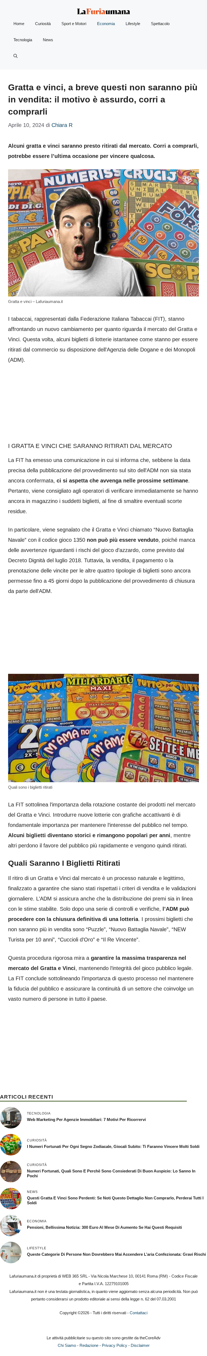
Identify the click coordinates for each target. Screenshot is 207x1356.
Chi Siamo (67, 1345)
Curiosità (43, 23)
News (48, 39)
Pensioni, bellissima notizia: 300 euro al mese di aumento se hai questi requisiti (104, 1227)
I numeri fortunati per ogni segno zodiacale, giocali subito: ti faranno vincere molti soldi (113, 1146)
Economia (106, 23)
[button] (15, 56)
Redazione (89, 1345)
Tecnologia (22, 39)
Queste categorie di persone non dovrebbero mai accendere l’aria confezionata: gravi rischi (116, 1254)
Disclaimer (140, 1345)
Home (18, 23)
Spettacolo (160, 23)
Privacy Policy (114, 1345)
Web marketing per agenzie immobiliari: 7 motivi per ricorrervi (86, 1119)
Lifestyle (133, 23)
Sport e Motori (73, 23)
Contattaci (138, 1312)
